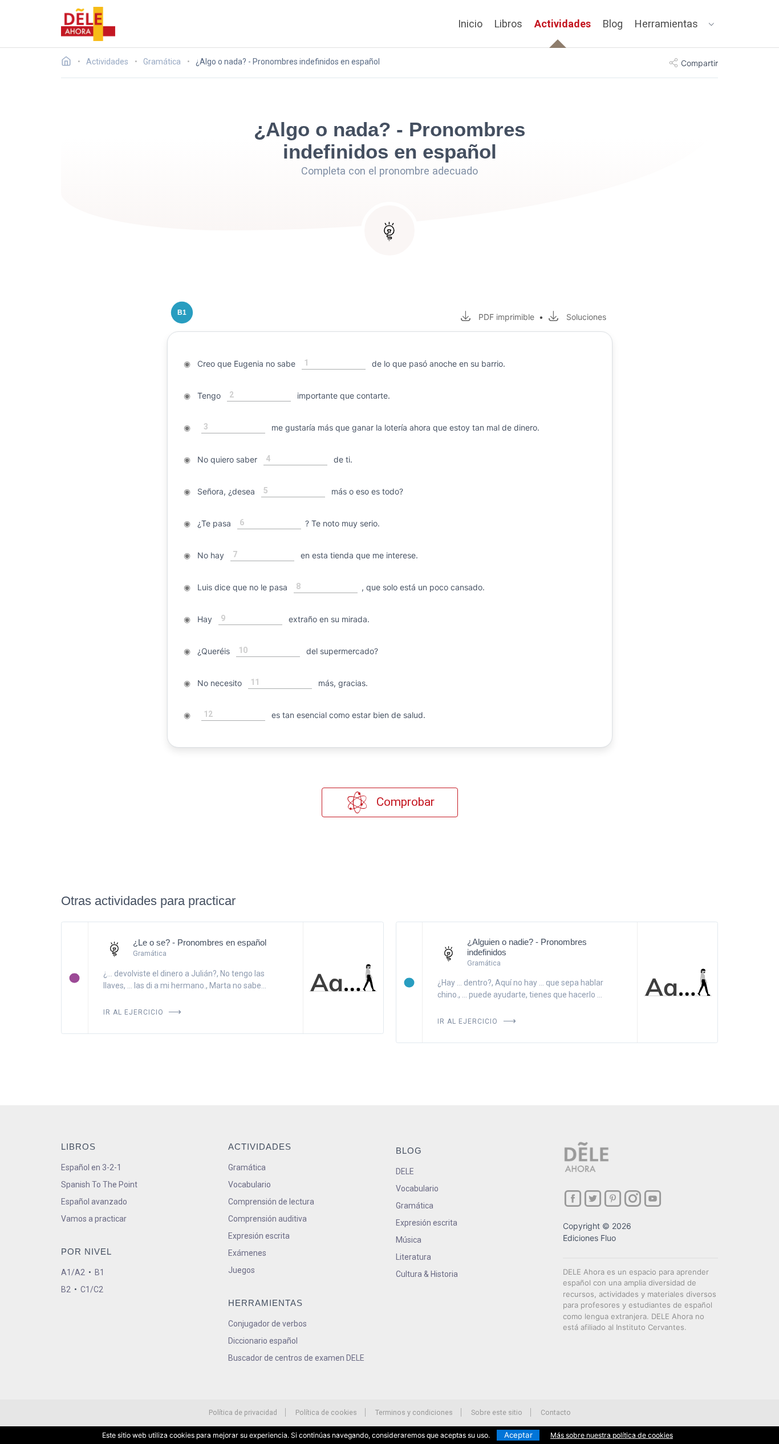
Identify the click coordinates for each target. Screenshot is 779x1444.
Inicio (470, 24)
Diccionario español (263, 1340)
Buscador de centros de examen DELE (296, 1357)
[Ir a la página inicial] (69, 63)
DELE (405, 1171)
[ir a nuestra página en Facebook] (573, 1198)
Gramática (247, 1167)
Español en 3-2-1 (91, 1167)
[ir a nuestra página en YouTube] (653, 1198)
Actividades (562, 24)
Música (408, 1239)
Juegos (241, 1270)
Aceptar (518, 1434)
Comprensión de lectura (271, 1201)
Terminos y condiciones (414, 1412)
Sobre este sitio (496, 1412)
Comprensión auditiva (267, 1218)
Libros (508, 24)
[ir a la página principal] (88, 24)
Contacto (556, 1412)
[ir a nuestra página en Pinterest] (613, 1198)
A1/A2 (73, 1272)
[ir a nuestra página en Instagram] (633, 1198)
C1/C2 (91, 1289)
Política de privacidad (243, 1412)
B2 (66, 1289)
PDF (504, 317)
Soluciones (586, 317)
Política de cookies (326, 1412)
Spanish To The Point (99, 1184)
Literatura (413, 1257)
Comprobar (404, 802)
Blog (613, 24)
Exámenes (247, 1253)
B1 (99, 1272)
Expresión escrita (259, 1235)
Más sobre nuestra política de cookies (611, 1435)
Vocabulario (249, 1184)
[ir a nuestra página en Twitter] (593, 1198)
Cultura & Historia (427, 1274)
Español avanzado (94, 1201)
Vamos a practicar (94, 1218)
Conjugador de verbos (267, 1323)
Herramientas (666, 24)
